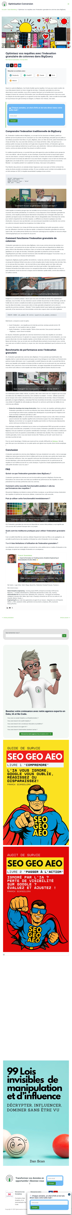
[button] (36, 734)
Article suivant (65, 617)
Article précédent (8, 617)
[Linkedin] (7, 608)
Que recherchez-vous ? (13, 633)
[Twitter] (12, 608)
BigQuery (55, 441)
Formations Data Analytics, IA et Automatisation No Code (20, 1201)
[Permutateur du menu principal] (68, 4)
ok (64, 635)
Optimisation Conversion (20, 4)
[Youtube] (10, 608)
